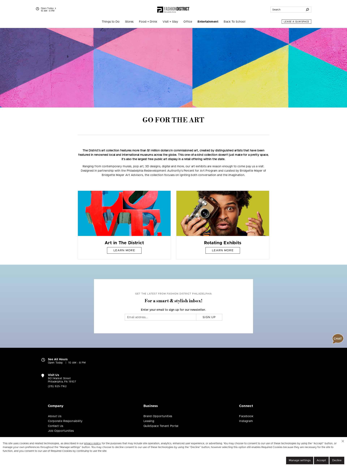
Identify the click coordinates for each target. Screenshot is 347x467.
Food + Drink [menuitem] (148, 21)
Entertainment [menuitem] (208, 21)
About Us (54, 416)
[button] (343, 441)
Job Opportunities (61, 430)
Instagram (246, 421)
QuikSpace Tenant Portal (160, 426)
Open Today (47, 8)
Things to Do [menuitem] (111, 21)
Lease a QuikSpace (296, 22)
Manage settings (299, 460)
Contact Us (55, 426)
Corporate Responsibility (65, 421)
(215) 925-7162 (57, 386)
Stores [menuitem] (129, 21)
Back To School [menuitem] (234, 21)
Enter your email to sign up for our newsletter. (173, 309)
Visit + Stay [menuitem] (170, 21)
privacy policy (92, 443)
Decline (337, 460)
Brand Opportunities (157, 416)
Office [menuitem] (187, 21)
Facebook (246, 416)
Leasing (148, 421)
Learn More (124, 250)
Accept (321, 460)
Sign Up (209, 317)
